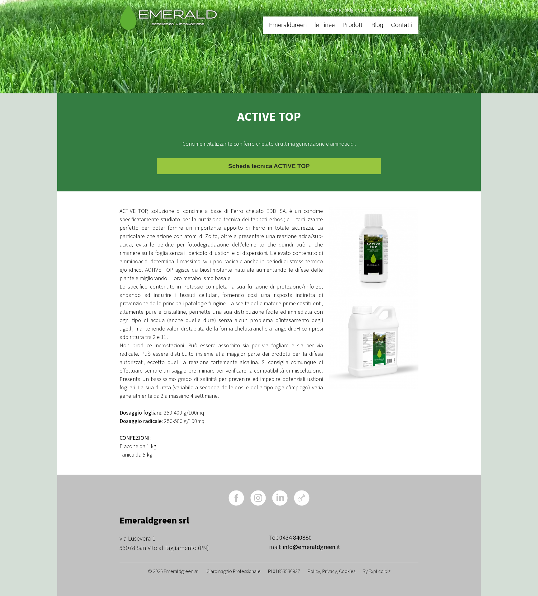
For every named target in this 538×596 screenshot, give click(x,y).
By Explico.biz (376, 571)
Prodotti (353, 25)
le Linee (324, 25)
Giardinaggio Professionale (233, 571)
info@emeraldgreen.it (343, 10)
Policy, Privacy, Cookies (331, 571)
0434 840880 (295, 537)
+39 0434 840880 (395, 10)
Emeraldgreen (288, 25)
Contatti (401, 25)
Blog (377, 25)
